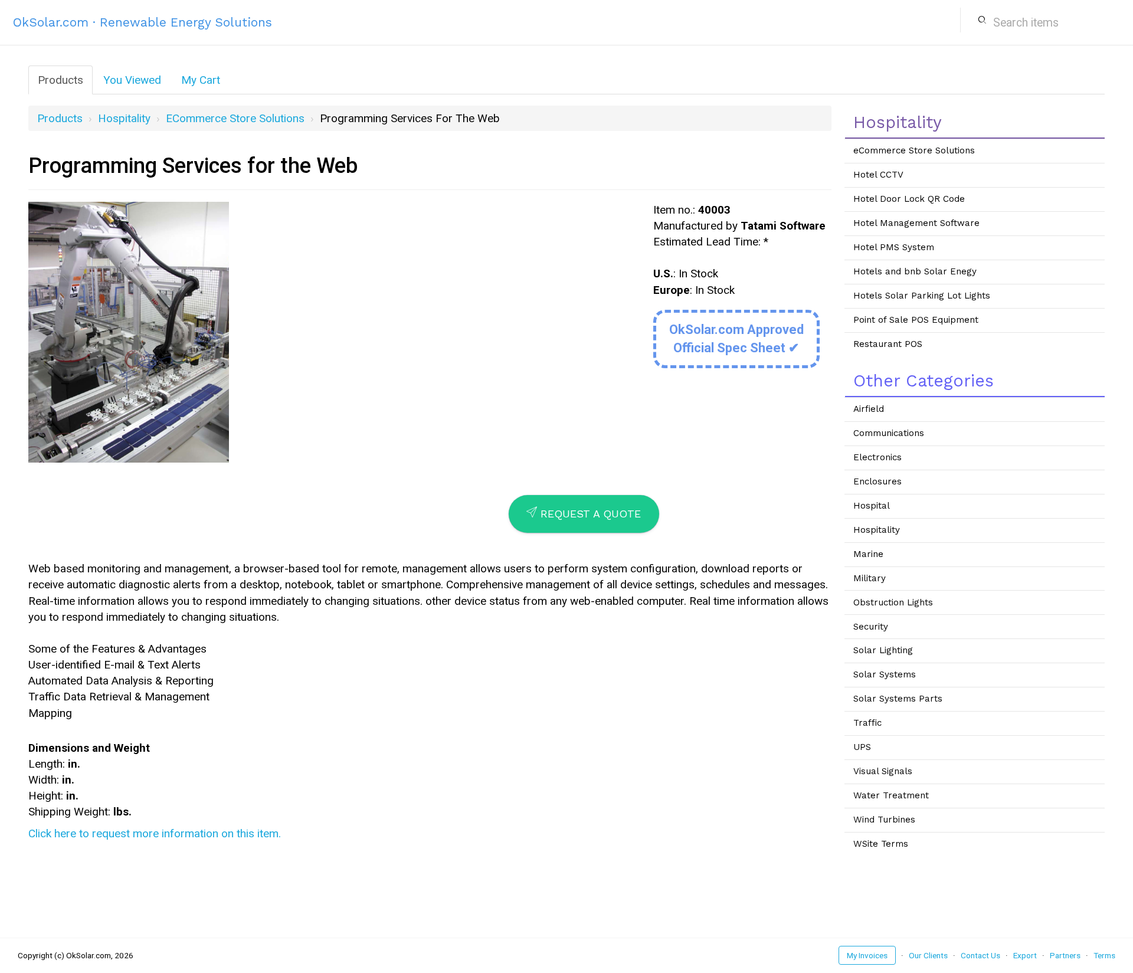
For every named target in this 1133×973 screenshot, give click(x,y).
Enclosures (877, 481)
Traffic (867, 723)
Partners (1065, 955)
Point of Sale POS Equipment (915, 319)
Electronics (877, 457)
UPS (862, 747)
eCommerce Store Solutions (235, 118)
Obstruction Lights (893, 602)
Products (60, 80)
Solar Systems (884, 674)
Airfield (868, 409)
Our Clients (928, 955)
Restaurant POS (887, 344)
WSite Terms (880, 843)
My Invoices (867, 955)
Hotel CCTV (878, 174)
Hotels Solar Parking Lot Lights (921, 295)
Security (870, 626)
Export (1025, 955)
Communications (888, 433)
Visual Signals (882, 771)
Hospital (871, 505)
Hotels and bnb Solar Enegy (915, 271)
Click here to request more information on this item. (154, 833)
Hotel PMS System (893, 247)
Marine (868, 554)
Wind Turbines (884, 819)
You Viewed (132, 80)
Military (869, 578)
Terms (1104, 955)
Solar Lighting (883, 650)
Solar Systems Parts (897, 698)
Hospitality (124, 118)
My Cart (200, 80)
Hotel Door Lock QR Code (909, 199)
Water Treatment (891, 795)
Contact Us (980, 955)
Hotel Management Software (916, 223)
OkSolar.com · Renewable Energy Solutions (142, 22)
